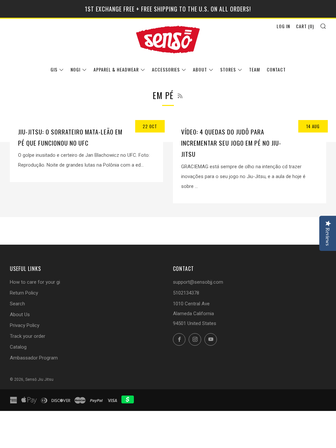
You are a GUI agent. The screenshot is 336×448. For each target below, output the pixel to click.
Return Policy (24, 293)
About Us (20, 314)
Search (17, 304)
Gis (54, 69)
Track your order (27, 336)
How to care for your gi (35, 282)
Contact (276, 69)
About (200, 69)
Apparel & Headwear (116, 69)
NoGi (75, 69)
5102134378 (186, 293)
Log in (283, 26)
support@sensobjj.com (198, 282)
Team (254, 69)
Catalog (18, 347)
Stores (228, 69)
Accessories (166, 69)
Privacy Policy (24, 325)
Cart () (305, 26)
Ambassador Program (34, 358)
